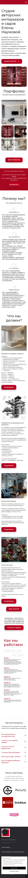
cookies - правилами (10, 864)
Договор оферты (6, 847)
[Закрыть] (26, 876)
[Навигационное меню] (26, 2)
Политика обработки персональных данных (13, 851)
